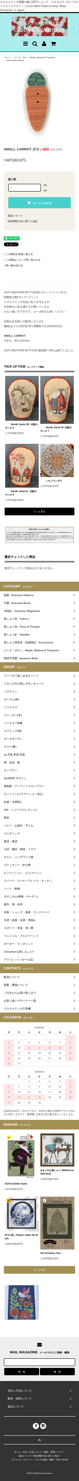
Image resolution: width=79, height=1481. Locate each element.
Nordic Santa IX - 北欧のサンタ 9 (21, 493)
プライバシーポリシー (21, 1460)
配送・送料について (53, 1452)
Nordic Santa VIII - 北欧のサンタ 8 (21, 426)
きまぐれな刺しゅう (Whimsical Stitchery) (57, 1172)
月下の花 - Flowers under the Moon (21, 1237)
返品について (15, 215)
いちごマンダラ (54, 480)
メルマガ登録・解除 (44, 1460)
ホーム (8, 57)
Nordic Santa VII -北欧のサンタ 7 (56, 429)
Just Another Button (15, 60)
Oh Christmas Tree (51, 1253)
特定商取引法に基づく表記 (23, 221)
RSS (58, 1460)
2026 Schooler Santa (16, 1183)
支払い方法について (32, 1452)
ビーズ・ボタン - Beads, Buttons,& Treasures (35, 57)
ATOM (65, 1460)
